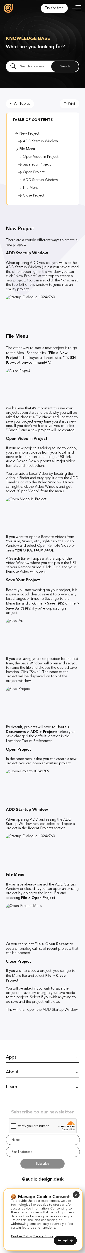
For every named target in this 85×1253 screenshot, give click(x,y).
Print (71, 104)
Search (65, 66)
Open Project (34, 172)
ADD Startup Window (40, 141)
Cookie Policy (21, 1236)
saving (27, 659)
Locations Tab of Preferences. (30, 741)
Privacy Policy (43, 1236)
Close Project (33, 195)
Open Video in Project (40, 157)
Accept (63, 1240)
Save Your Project (37, 164)
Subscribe (42, 1163)
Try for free (54, 8)
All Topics (22, 104)
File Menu (27, 149)
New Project (29, 133)
